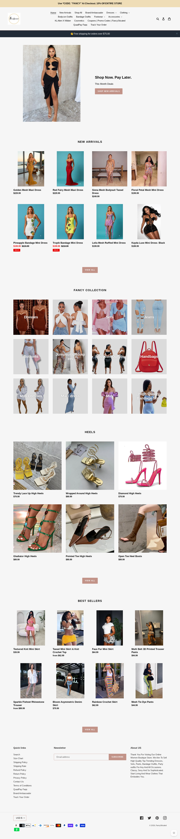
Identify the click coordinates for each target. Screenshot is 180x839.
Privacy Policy (20, 778)
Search (16, 754)
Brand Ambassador (22, 793)
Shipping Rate (19, 766)
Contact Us (18, 781)
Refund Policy (19, 770)
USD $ (19, 818)
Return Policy (19, 774)
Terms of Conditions (22, 785)
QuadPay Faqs (20, 789)
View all (90, 270)
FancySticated (161, 825)
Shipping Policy (20, 762)
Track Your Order (21, 797)
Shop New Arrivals (109, 91)
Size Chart (18, 758)
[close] (176, 33)
